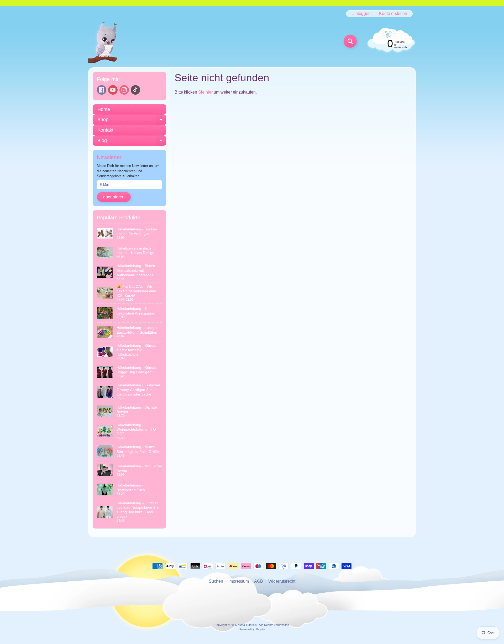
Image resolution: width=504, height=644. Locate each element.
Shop (131, 121)
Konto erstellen (393, 14)
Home (103, 109)
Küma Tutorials (248, 624)
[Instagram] (124, 90)
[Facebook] (101, 90)
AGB (258, 581)
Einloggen (361, 14)
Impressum (238, 581)
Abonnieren (113, 197)
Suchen (216, 581)
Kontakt (105, 130)
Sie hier (205, 92)
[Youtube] (113, 90)
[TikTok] (135, 90)
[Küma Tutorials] (106, 41)
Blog (131, 142)
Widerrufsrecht (281, 581)
